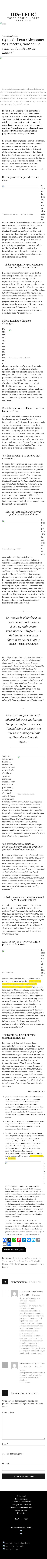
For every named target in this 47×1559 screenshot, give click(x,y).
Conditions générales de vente (21, 1507)
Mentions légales (21, 1499)
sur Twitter (27, 3)
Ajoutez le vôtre (35, 1282)
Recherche (43, 3)
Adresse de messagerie (13, 1453)
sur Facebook (22, 3)
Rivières (5, 1264)
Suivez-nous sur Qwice (14, 1249)
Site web (5, 1463)
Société (15, 36)
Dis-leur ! (23, 14)
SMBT (17, 1264)
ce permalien (33, 1264)
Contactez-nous (21, 1510)
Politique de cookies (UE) (21, 1504)
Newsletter (21, 1513)
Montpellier (36, 1261)
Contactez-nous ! (32, 3)
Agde (29, 1258)
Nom (5, 1443)
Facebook (11, 1158)
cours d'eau (13, 1261)
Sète (12, 1264)
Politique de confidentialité (21, 1502)
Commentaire (8, 1412)
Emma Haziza (24, 1261)
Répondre (36, 1295)
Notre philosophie (37, 3)
